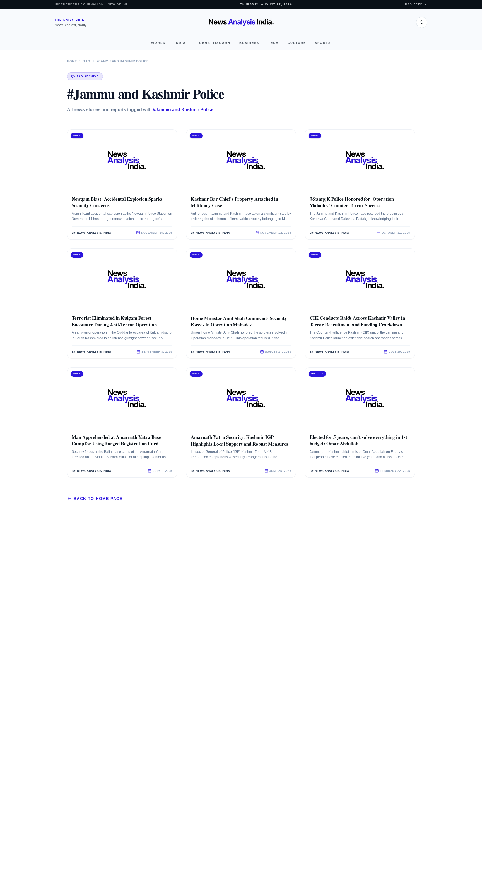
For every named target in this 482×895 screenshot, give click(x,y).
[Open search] (421, 22)
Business (249, 42)
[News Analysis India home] (241, 22)
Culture (297, 42)
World (158, 42)
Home (72, 61)
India (180, 42)
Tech (273, 42)
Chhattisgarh (214, 42)
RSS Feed (414, 4)
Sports (323, 42)
